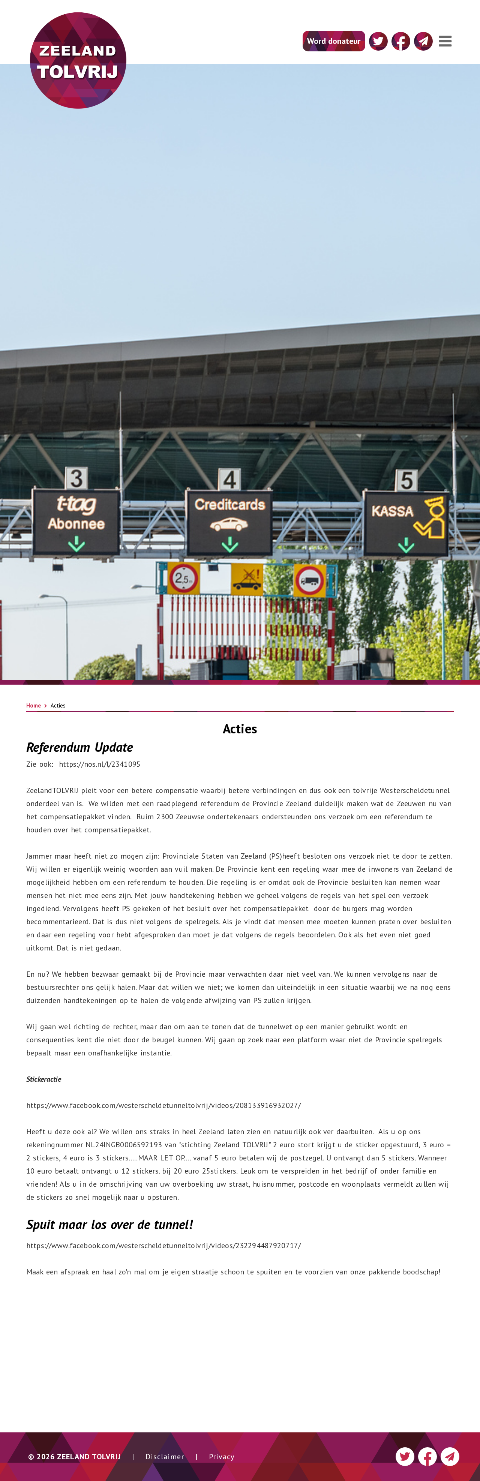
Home (33, 705)
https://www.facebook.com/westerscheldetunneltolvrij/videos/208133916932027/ (163, 1105)
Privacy (221, 1457)
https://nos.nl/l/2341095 (100, 764)
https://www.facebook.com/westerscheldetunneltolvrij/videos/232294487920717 (162, 1245)
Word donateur (334, 41)
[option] (240, 508)
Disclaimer (165, 1457)
